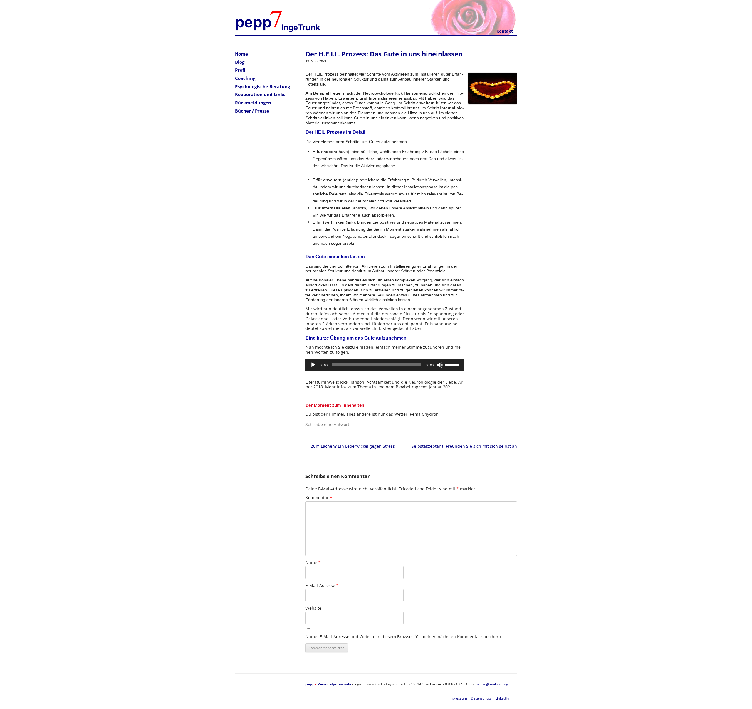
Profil (241, 70)
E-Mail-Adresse (322, 585)
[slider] (453, 364)
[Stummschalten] (440, 365)
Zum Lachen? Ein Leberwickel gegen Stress (350, 446)
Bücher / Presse (252, 111)
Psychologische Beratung (262, 86)
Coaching (245, 78)
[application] (385, 365)
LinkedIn (502, 698)
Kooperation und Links (260, 94)
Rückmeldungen (253, 102)
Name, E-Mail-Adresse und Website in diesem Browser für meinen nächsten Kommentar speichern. (404, 636)
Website (313, 608)
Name (313, 562)
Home (241, 54)
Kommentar (319, 497)
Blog (239, 62)
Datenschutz (481, 698)
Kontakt (504, 31)
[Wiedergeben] (313, 365)
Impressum (458, 698)
